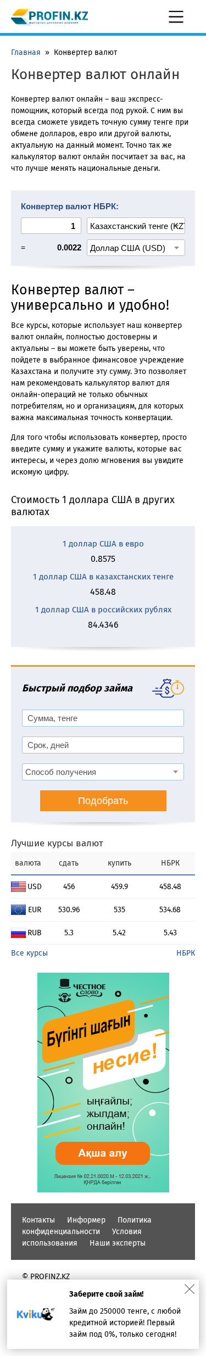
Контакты (38, 1220)
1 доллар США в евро (103, 544)
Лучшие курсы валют (57, 843)
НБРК (185, 953)
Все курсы (29, 953)
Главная (26, 52)
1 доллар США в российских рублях (103, 610)
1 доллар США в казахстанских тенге (103, 577)
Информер (86, 1220)
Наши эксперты (118, 1243)
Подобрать (103, 800)
